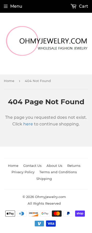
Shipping (44, 179)
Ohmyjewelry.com (50, 197)
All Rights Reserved (44, 203)
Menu (16, 6)
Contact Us (32, 166)
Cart (83, 6)
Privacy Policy (23, 172)
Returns (73, 166)
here (28, 124)
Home (9, 81)
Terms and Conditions (58, 172)
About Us (54, 166)
